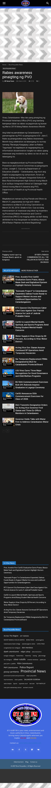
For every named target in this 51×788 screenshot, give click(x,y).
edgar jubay (25, 651)
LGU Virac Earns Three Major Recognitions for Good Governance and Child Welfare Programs (31, 373)
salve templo (8, 683)
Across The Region (11, 636)
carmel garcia (40, 640)
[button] (47, 3)
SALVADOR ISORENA (32, 679)
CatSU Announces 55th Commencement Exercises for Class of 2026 (29, 396)
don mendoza (27, 647)
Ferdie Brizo (19, 656)
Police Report (27, 667)
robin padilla (18, 679)
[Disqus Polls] (25, 466)
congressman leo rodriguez (12, 648)
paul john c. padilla (10, 663)
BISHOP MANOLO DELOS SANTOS (14, 640)
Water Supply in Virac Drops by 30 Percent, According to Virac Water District (31, 339)
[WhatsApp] (21, 86)
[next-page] (7, 430)
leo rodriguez (8, 659)
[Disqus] (25, 528)
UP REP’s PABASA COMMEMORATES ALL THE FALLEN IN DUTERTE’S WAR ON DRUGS (38, 258)
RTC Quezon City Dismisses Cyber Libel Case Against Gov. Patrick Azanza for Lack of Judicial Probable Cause (26, 589)
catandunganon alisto (28, 644)
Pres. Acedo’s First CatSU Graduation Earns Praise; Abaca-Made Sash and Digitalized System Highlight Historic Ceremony (26, 570)
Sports (15, 683)
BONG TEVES (30, 640)
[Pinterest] (15, 86)
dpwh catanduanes (11, 651)
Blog (26, 762)
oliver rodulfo (20, 659)
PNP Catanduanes (11, 667)
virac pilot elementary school (12, 687)
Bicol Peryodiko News (16, 65)
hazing (35, 656)
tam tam (32, 683)
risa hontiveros (8, 679)
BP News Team (9, 81)
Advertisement (18, 762)
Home (4, 65)
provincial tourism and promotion (14, 676)
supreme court (23, 683)
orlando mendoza (32, 659)
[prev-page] (3, 430)
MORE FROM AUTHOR (29, 271)
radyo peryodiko (31, 676)
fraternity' (28, 656)
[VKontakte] (38, 749)
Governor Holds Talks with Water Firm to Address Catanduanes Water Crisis (32, 422)
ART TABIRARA (24, 636)
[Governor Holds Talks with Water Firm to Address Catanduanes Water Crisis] (8, 422)
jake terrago (42, 656)
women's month (28, 687)
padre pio (43, 659)
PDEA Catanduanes (24, 663)
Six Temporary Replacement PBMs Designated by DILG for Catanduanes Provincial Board (31, 362)
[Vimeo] (32, 749)
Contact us (33, 762)
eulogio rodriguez (9, 656)
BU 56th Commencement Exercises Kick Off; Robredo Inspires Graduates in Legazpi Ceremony (31, 385)
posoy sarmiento (11, 672)
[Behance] (12, 749)
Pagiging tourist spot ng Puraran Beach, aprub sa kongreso (11, 257)
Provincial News (33, 671)
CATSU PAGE (41, 644)
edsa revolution (37, 652)
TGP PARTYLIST (40, 683)
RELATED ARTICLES (11, 271)
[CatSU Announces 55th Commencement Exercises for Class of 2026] (8, 396)
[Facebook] (4, 86)
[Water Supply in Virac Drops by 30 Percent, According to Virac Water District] (8, 339)
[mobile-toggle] (4, 3)
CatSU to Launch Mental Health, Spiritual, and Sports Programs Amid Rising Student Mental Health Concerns (25, 596)
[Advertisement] (25, 35)
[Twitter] (10, 86)
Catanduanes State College (12, 644)
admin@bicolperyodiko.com (30, 743)
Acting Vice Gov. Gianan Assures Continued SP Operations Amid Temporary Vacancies (30, 350)
